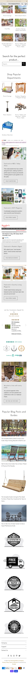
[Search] (22, 3)
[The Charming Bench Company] (14, 3)
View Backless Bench (12, 258)
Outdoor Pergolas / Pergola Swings (21, 90)
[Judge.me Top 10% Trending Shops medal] (21, 348)
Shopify (14, 664)
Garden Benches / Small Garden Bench (7, 40)
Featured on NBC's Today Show (12, 164)
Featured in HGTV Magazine (13, 208)
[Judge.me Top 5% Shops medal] (14, 348)
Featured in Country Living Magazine (13, 286)
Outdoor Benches (7, 128)
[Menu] (1, 3)
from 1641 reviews (14, 316)
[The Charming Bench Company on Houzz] (11, 655)
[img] (14, 314)
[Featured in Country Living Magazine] (14, 273)
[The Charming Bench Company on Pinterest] (17, 655)
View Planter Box (11, 181)
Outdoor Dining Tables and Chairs (21, 25)
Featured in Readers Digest (13, 246)
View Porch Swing (11, 217)
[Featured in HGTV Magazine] (14, 196)
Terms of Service (13, 662)
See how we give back (12, 401)
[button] (3, 325)
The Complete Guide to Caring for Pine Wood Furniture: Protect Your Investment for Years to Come (13, 499)
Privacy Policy (5, 662)
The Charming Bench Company (16, 660)
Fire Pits (7, 25)
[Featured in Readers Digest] (14, 233)
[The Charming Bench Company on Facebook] (8, 655)
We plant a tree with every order (13, 386)
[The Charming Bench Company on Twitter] (19, 655)
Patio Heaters (7, 110)
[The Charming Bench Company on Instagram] (14, 655)
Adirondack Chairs (21, 11)
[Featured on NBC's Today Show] (14, 150)
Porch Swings (7, 11)
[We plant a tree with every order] (14, 372)
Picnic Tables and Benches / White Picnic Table (21, 40)
